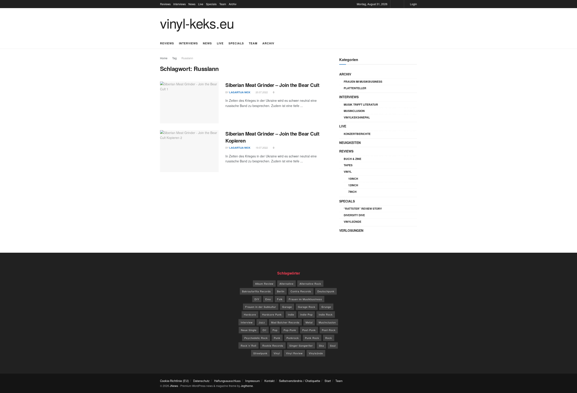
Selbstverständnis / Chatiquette (299, 381)
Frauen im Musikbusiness (363, 82)
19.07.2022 (261, 147)
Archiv (232, 4)
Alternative (286, 283)
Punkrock (292, 338)
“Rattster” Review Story (363, 209)
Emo (268, 299)
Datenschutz (201, 381)
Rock (328, 338)
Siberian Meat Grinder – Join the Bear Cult (272, 85)
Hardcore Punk (272, 314)
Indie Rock (326, 314)
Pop (274, 330)
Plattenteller (355, 88)
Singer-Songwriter (301, 345)
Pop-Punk (290, 330)
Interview (247, 322)
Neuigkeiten (350, 142)
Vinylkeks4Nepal (357, 117)
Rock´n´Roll (248, 345)
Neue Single (248, 330)
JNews (174, 386)
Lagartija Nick (239, 92)
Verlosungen (351, 230)
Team (222, 4)
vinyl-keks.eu (197, 23)
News (191, 4)
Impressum (252, 381)
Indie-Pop (306, 314)
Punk (277, 338)
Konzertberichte (357, 134)
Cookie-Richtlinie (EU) (174, 381)
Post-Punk (309, 330)
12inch (353, 185)
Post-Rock (329, 330)
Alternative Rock (310, 283)
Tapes (348, 165)
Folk (280, 299)
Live (200, 4)
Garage (287, 307)
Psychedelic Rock (256, 338)
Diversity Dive (354, 215)
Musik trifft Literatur (361, 104)
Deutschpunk (325, 291)
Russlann (187, 58)
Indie (291, 314)
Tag (174, 58)
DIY (256, 299)
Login (413, 4)
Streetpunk (260, 353)
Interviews (179, 4)
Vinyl (348, 172)
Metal (309, 322)
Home (163, 58)
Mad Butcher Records (285, 322)
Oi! (264, 330)
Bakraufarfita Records (256, 291)
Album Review (264, 283)
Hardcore (250, 314)
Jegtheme (247, 386)
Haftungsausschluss (227, 381)
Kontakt (269, 381)
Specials (211, 4)
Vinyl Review (294, 353)
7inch (352, 192)
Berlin (280, 291)
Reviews (165, 4)
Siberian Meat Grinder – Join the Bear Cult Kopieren (272, 137)
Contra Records (301, 291)
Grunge (326, 307)
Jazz (262, 322)
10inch (353, 179)
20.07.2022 (261, 92)
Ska (321, 345)
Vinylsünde (352, 222)
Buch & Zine (352, 159)
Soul (333, 345)
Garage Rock (306, 307)
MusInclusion (354, 111)
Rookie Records (272, 345)
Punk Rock (312, 338)
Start (328, 381)
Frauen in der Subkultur (260, 307)
